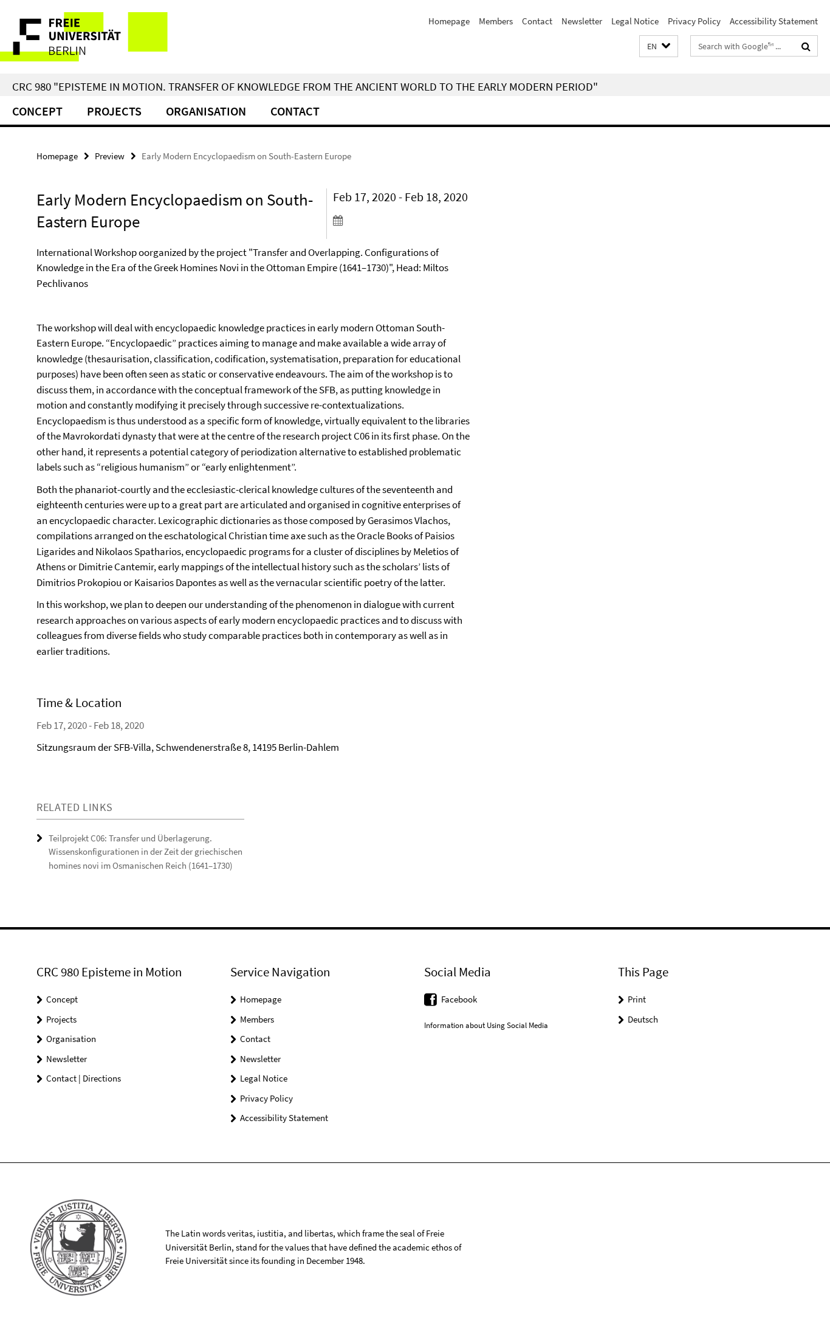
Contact (537, 21)
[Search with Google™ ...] (806, 46)
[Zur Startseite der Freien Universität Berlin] (102, 36)
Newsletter (581, 21)
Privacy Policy (694, 21)
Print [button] (637, 999)
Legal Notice (635, 21)
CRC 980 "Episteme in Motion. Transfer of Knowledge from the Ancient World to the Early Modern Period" (305, 86)
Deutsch (643, 1019)
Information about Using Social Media (486, 1025)
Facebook (459, 999)
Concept (37, 111)
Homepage (449, 21)
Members (496, 21)
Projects (114, 111)
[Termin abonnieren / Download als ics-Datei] (401, 220)
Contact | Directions (83, 1078)
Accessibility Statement (774, 21)
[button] (658, 46)
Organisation (206, 111)
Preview (110, 156)
